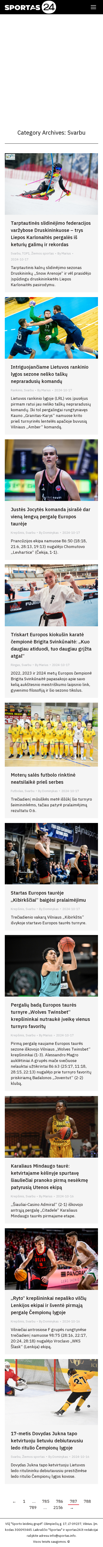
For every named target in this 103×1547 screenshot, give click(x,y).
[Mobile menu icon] (93, 7)
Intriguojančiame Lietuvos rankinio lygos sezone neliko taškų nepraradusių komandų (49, 374)
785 (45, 1501)
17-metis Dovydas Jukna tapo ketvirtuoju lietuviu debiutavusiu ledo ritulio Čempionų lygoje (47, 1440)
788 (87, 1501)
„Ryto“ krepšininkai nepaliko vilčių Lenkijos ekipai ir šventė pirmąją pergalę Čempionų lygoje (48, 1305)
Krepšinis (17, 533)
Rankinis (17, 390)
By (64, 253)
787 (73, 1501)
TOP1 (26, 253)
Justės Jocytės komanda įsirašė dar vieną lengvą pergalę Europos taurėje (50, 516)
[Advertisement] (51, 68)
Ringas (15, 665)
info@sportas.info (63, 1536)
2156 (58, 1507)
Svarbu (16, 253)
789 (33, 1507)
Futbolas (17, 791)
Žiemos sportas (42, 253)
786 (59, 1501)
